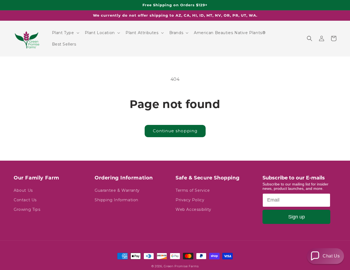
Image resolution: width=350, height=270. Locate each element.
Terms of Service (193, 190)
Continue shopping (175, 130)
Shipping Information (116, 199)
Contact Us (25, 199)
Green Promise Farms (181, 266)
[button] (65, 32)
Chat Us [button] (331, 256)
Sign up (296, 217)
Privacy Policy (190, 199)
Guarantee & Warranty (117, 190)
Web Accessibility (193, 209)
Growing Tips (27, 209)
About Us (23, 190)
